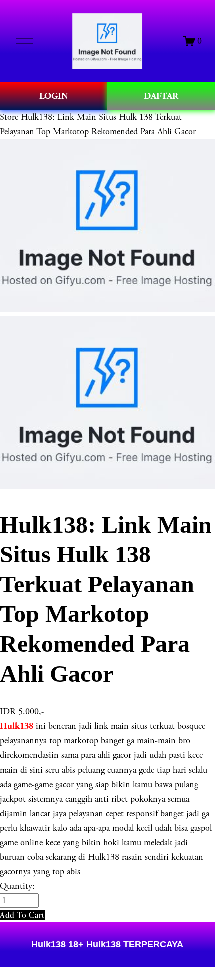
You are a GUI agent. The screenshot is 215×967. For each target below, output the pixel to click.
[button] (22, 915)
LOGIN (54, 96)
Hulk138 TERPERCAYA (134, 944)
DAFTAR (161, 96)
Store (9, 117)
